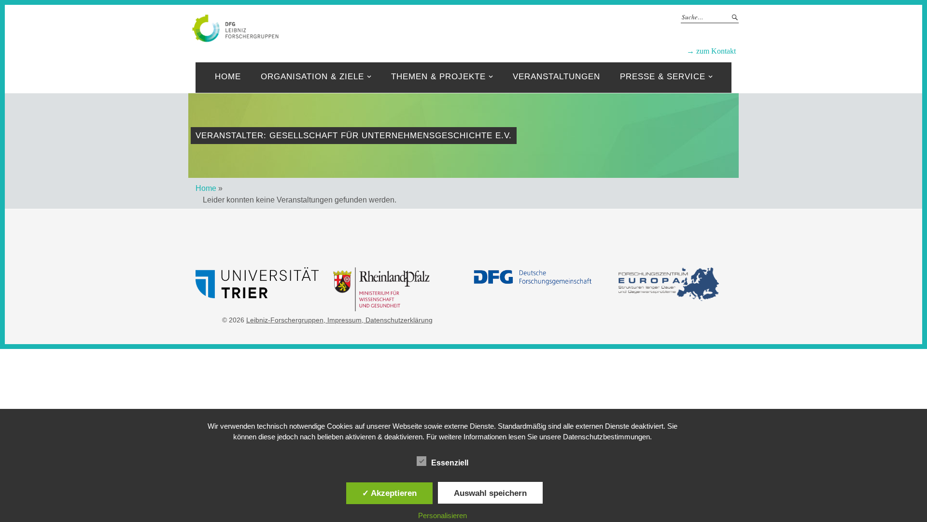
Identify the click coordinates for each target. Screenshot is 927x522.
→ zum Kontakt (711, 51)
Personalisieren (442, 515)
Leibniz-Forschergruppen (494, 27)
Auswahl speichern (490, 493)
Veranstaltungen (556, 76)
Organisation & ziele (312, 76)
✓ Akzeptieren (389, 493)
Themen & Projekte (438, 76)
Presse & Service (662, 76)
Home (228, 76)
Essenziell (449, 463)
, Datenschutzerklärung (397, 320)
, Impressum (342, 320)
